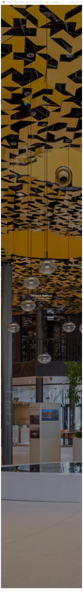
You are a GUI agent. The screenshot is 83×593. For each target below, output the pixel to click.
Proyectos (22, 2)
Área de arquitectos (55, 2)
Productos (10, 2)
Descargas (41, 2)
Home (32, 292)
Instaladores (47, 2)
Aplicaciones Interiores (39, 292)
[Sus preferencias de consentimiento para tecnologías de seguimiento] (81, 591)
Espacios (16, 2)
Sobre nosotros (34, 2)
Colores (27, 2)
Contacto (72, 2)
